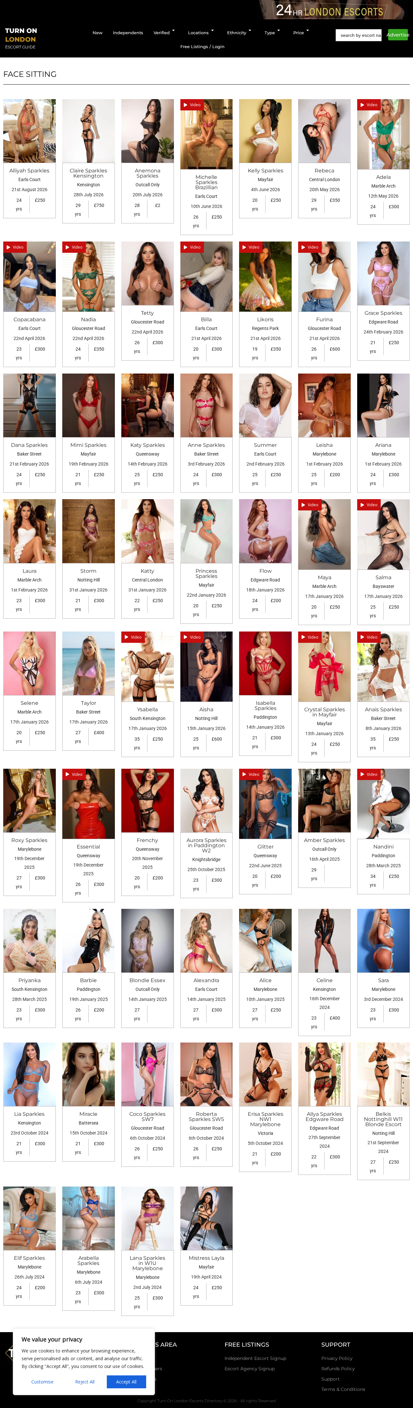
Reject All (85, 1382)
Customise (42, 1382)
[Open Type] (279, 30)
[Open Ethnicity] (250, 30)
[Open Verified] (173, 30)
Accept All (126, 1382)
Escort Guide (20, 47)
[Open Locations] (212, 30)
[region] (84, 1362)
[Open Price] (308, 30)
